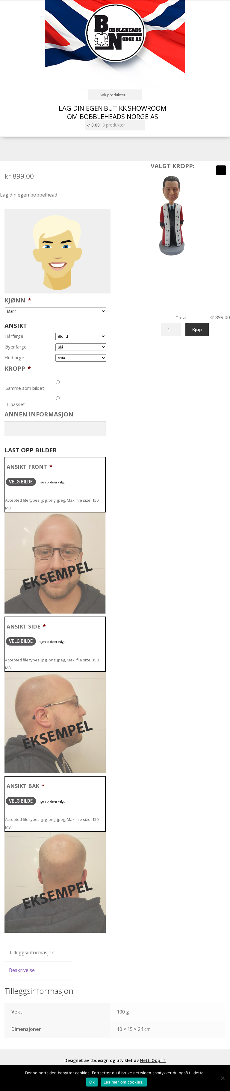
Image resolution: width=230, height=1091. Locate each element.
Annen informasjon (38, 414)
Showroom (147, 108)
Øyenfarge (15, 347)
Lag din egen (81, 108)
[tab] (38, 953)
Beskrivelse (22, 970)
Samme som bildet (25, 388)
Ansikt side (26, 626)
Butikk (115, 108)
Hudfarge (14, 357)
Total (180, 317)
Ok (92, 1082)
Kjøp (197, 329)
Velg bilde (21, 481)
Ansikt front (29, 466)
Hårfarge (13, 336)
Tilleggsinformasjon (32, 952)
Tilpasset (15, 404)
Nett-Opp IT (153, 1060)
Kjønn (17, 300)
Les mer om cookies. (124, 1082)
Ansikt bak (26, 785)
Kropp (17, 368)
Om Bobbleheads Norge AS (112, 116)
